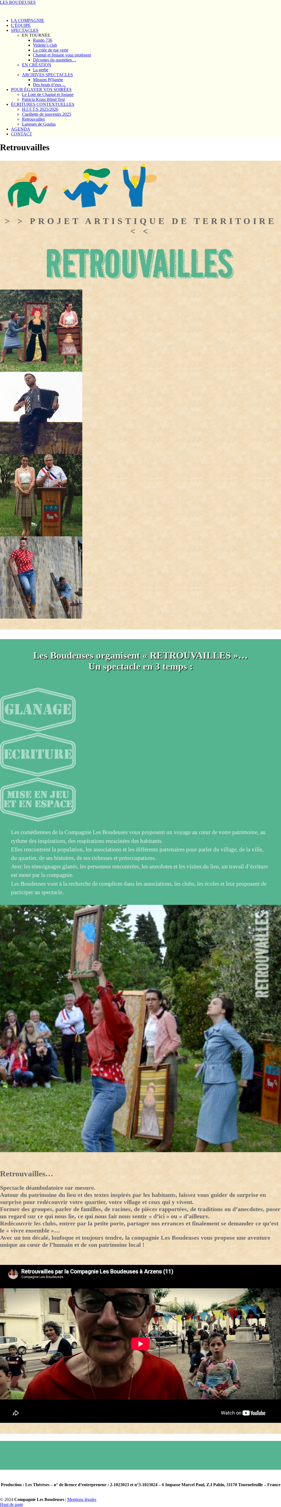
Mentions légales (81, 1499)
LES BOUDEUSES (18, 2)
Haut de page (11, 1504)
